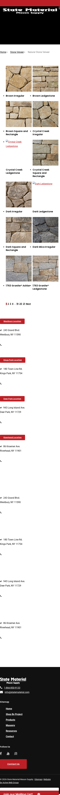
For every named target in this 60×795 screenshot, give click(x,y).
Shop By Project (14, 714)
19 (17, 303)
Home (3, 52)
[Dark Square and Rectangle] (19, 230)
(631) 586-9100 (11, 422)
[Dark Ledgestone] (45, 195)
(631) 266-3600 (11, 383)
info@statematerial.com (17, 692)
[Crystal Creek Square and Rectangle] (45, 153)
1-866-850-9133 (12, 687)
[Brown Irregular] (19, 79)
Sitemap (38, 779)
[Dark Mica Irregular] (45, 230)
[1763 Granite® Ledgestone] (45, 268)
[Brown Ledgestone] (45, 79)
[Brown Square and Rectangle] (19, 114)
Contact (10, 736)
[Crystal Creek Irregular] (45, 114)
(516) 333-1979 (11, 344)
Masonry (10, 725)
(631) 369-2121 (11, 461)
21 (24, 303)
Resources (11, 731)
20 (20, 303)
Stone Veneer (17, 52)
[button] (12, 321)
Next (28, 303)
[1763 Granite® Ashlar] (19, 268)
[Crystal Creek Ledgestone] (19, 153)
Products (10, 719)
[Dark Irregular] (19, 195)
